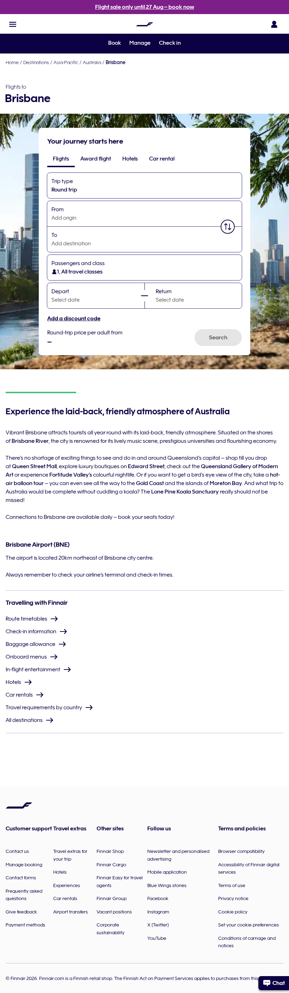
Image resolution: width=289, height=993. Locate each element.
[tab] (61, 159)
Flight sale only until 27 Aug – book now (144, 7)
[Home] (144, 24)
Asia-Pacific (66, 62)
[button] (13, 24)
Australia (92, 62)
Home (12, 62)
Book (114, 43)
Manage (139, 43)
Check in (170, 43)
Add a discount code (73, 318)
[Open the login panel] (274, 24)
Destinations (36, 62)
